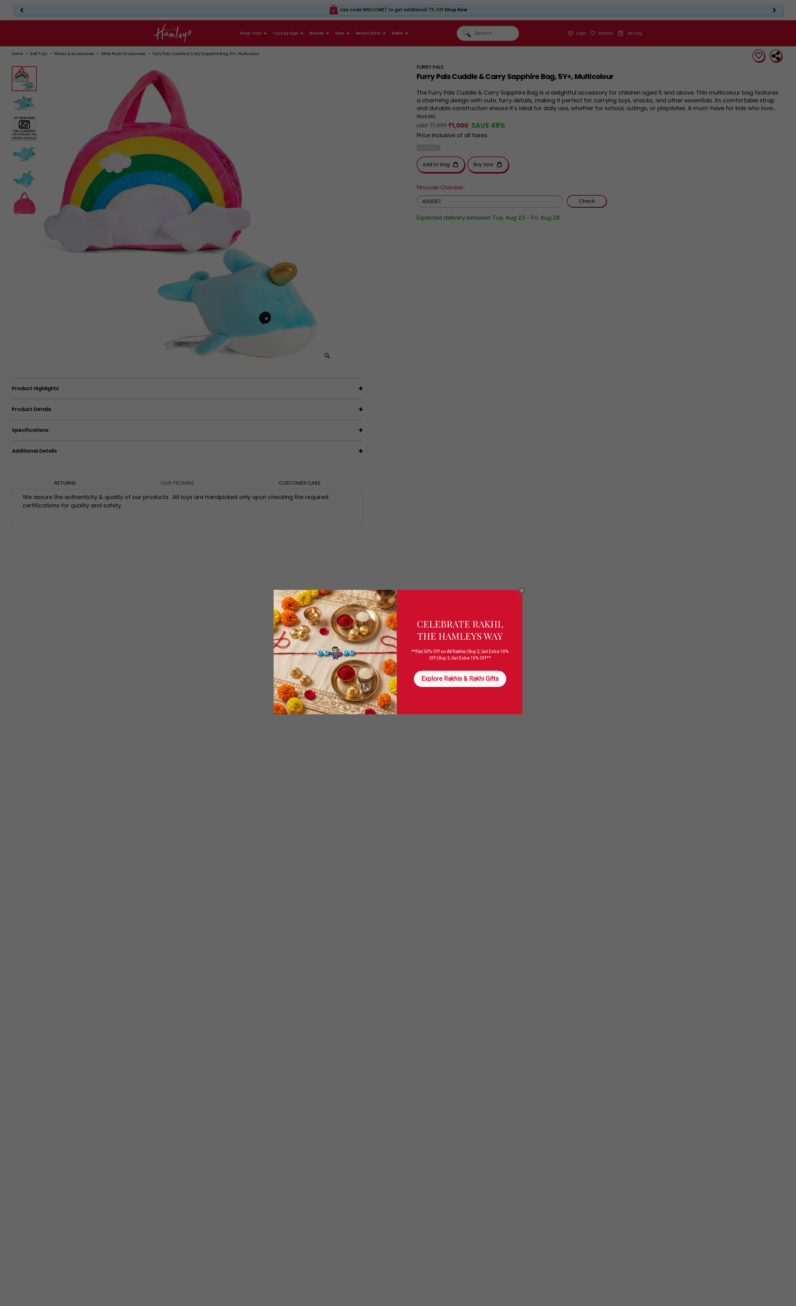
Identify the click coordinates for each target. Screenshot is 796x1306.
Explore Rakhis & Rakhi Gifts (460, 678)
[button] (521, 590)
